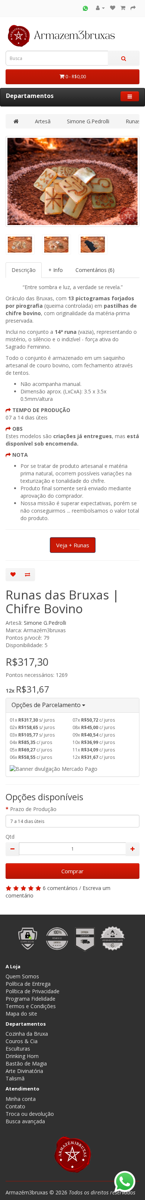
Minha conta (21, 1098)
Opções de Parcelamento (47, 705)
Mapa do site (21, 1013)
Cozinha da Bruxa (27, 1033)
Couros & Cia (22, 1041)
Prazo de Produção (33, 809)
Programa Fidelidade (30, 998)
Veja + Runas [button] (72, 545)
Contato (15, 1106)
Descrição (24, 269)
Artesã (43, 121)
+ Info (55, 269)
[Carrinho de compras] (122, 7)
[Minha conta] (100, 7)
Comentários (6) (95, 269)
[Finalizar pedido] (133, 7)
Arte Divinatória (24, 1070)
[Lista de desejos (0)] (112, 7)
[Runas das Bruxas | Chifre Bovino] (72, 181)
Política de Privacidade (32, 991)
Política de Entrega (28, 983)
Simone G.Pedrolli (88, 121)
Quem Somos (22, 976)
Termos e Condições (31, 1006)
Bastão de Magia (26, 1063)
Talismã (15, 1078)
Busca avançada (25, 1121)
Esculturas (18, 1048)
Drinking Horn (22, 1056)
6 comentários (60, 888)
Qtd (10, 836)
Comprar (72, 871)
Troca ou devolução (30, 1113)
